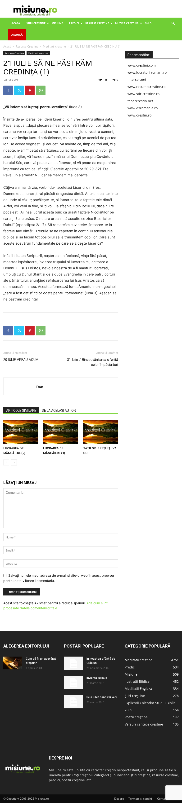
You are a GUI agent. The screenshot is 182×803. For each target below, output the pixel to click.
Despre (119, 799)
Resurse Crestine (97, 23)
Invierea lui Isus (96, 678)
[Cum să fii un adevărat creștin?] (12, 663)
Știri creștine (36, 23)
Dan (39, 386)
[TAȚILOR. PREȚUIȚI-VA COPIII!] (100, 432)
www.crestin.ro (139, 115)
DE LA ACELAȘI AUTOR (59, 410)
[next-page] (14, 462)
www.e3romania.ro (142, 108)
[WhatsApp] (41, 90)
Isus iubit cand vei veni (101, 697)
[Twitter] (19, 90)
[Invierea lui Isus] (73, 682)
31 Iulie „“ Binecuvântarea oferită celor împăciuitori (92, 362)
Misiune (57, 23)
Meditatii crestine (54, 46)
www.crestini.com (141, 65)
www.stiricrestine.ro (143, 94)
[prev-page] (6, 462)
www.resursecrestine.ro (146, 86)
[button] (173, 23)
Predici (74, 23)
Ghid (148, 23)
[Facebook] (8, 90)
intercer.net (136, 79)
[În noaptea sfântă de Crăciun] (73, 663)
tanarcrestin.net (140, 101)
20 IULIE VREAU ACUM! (21, 360)
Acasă (15, 23)
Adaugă (17, 34)
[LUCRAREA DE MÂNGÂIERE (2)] (20, 432)
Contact (162, 799)
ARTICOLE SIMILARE (21, 410)
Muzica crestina (127, 23)
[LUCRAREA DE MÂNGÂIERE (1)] (60, 432)
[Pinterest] (30, 90)
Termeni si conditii (140, 799)
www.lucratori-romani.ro (147, 72)
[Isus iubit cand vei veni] (73, 701)
